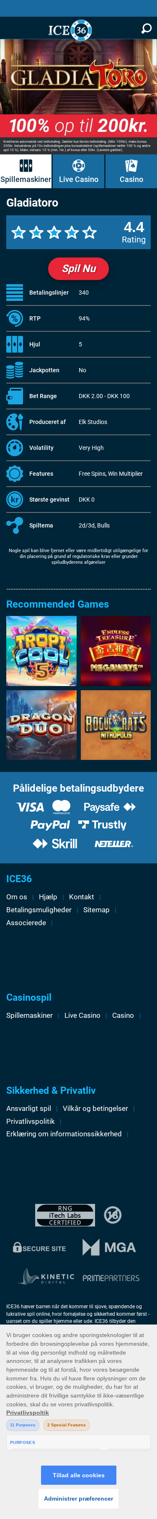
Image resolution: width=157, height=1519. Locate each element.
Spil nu (78, 268)
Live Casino (78, 179)
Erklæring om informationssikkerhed (64, 1134)
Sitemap (96, 910)
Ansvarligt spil (28, 1108)
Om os (16, 897)
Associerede (26, 922)
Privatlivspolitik (30, 1121)
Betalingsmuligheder (39, 910)
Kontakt (81, 897)
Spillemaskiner (25, 179)
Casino (131, 179)
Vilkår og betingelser (95, 1108)
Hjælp (48, 897)
